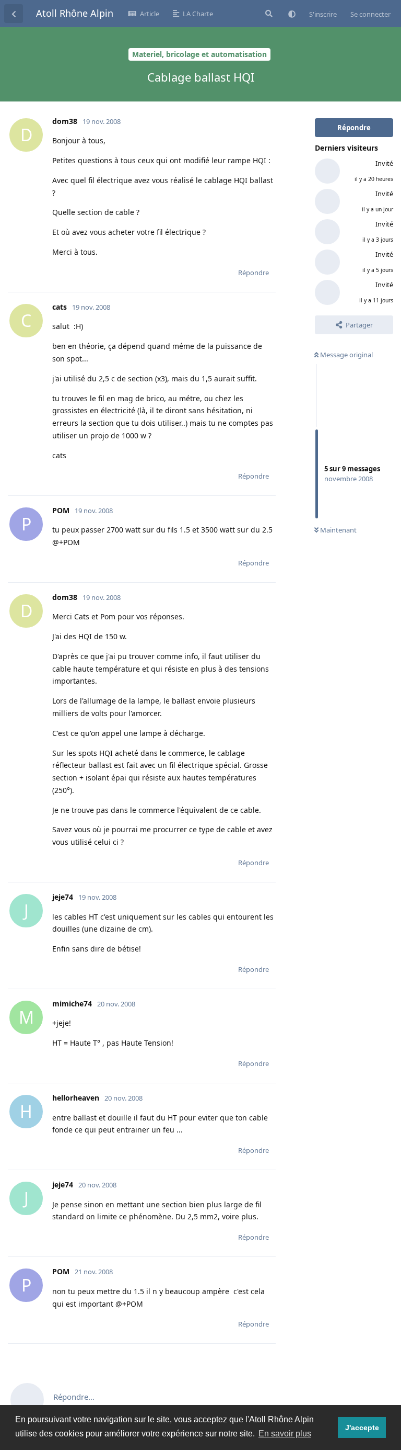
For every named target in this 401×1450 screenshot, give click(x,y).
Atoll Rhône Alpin (74, 13)
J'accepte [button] (362, 1427)
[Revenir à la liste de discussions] (13, 13)
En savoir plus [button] (284, 1433)
